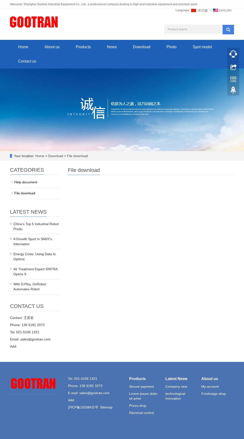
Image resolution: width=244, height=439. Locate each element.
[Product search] (228, 29)
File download (77, 156)
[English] (222, 10)
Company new (176, 386)
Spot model (202, 47)
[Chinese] (199, 10)
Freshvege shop (213, 394)
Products (83, 47)
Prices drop (137, 405)
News (112, 47)
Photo (172, 47)
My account (210, 386)
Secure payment (141, 386)
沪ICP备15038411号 (83, 407)
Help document (25, 182)
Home (23, 47)
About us (52, 47)
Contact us (27, 61)
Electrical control (141, 413)
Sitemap (106, 407)
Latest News (176, 379)
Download (141, 47)
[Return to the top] (233, 91)
